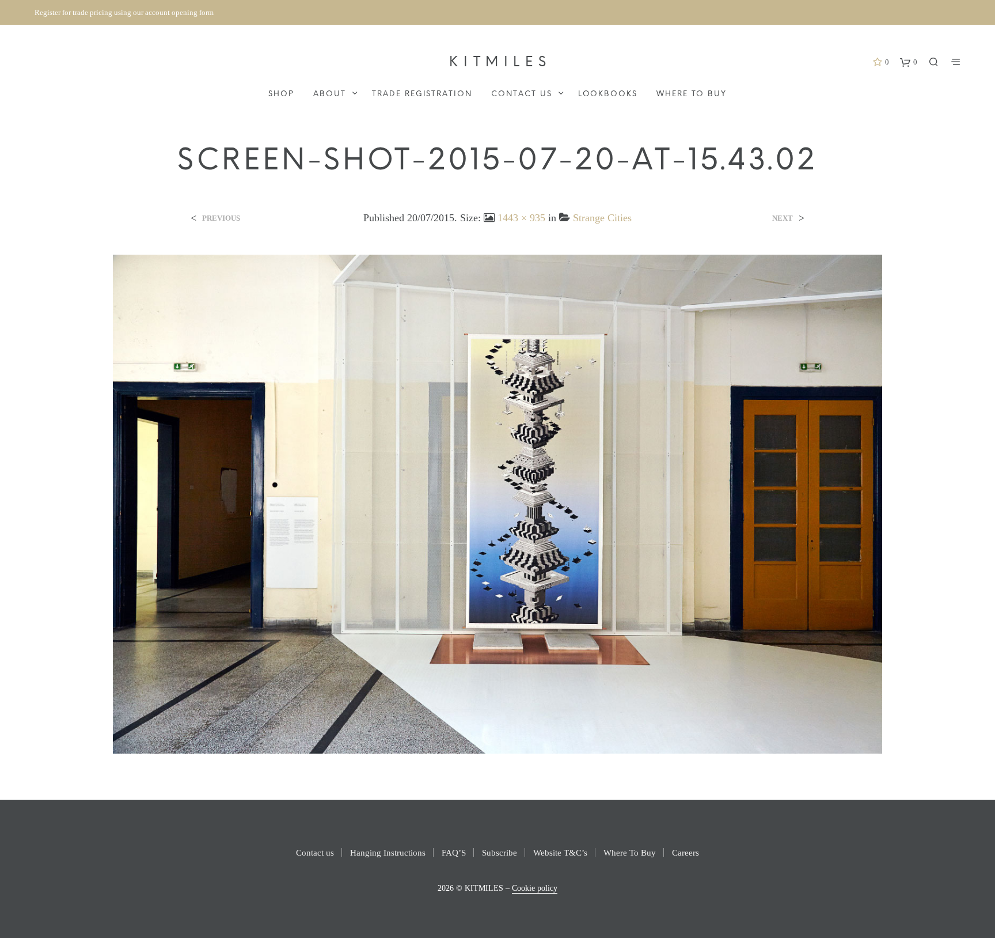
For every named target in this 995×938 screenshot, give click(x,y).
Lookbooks (608, 94)
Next (782, 218)
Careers (685, 852)
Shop (281, 94)
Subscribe (499, 852)
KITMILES (500, 62)
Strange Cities (602, 218)
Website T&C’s (560, 852)
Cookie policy (534, 888)
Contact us (521, 94)
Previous (221, 218)
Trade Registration (422, 94)
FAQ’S (454, 852)
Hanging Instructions (388, 852)
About (329, 94)
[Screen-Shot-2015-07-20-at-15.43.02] (498, 503)
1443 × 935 (521, 218)
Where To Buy (691, 94)
